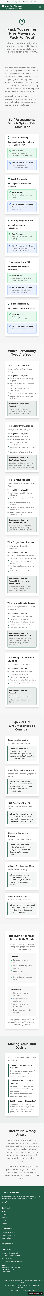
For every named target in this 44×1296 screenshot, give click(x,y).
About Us (5, 1214)
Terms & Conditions (28, 1290)
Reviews (4, 1220)
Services (4, 1217)
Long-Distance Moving (9, 1241)
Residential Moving (8, 1232)
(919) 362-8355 (9, 1258)
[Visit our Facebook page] (3, 1202)
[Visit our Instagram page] (6, 1202)
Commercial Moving (8, 1235)
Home (4, 1212)
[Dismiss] (41, 1293)
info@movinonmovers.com (13, 1262)
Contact (4, 1223)
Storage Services (7, 1244)
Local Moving (6, 1238)
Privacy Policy (13, 1290)
